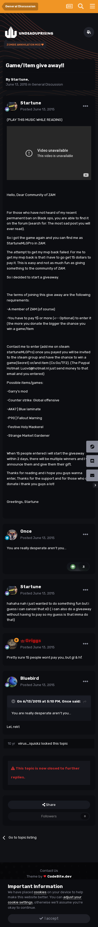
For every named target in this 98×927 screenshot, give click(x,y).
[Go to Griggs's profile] (12, 644)
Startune (19, 79)
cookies (40, 892)
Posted (37, 109)
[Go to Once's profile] (12, 535)
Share (50, 805)
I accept (51, 918)
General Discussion (47, 84)
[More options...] (85, 106)
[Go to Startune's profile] (12, 106)
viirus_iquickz (29, 743)
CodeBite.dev (59, 876)
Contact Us (49, 871)
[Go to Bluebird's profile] (12, 682)
